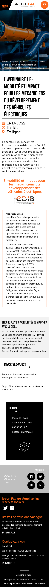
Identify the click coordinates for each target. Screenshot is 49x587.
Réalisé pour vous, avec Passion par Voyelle (24, 583)
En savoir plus (8, 532)
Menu (5, 6)
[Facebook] (31, 476)
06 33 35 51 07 (19, 427)
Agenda (15, 61)
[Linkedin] (31, 485)
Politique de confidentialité (16, 579)
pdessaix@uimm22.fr (22, 431)
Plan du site (37, 579)
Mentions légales (23, 574)
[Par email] (41, 485)
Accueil (5, 61)
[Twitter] (41, 476)
